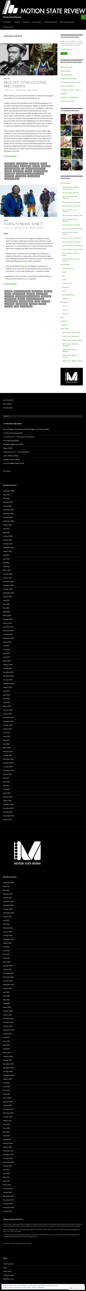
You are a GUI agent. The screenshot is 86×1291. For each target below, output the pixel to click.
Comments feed (8, 1275)
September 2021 (8, 547)
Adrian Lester (10, 163)
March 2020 (7, 615)
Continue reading (11, 156)
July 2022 (6, 528)
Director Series (65, 183)
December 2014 (8, 804)
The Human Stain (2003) (11, 440)
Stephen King (10, 304)
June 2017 (6, 732)
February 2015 (8, 797)
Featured (65, 310)
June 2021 (6, 559)
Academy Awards (68, 268)
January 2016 (7, 755)
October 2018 (7, 680)
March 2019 (7, 661)
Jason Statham (42, 293)
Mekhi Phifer (46, 166)
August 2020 (7, 596)
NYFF (64, 291)
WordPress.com (8, 1279)
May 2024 (6, 494)
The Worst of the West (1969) (71, 82)
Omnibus (8, 171)
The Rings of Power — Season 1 (71, 90)
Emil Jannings (34, 163)
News (6, 220)
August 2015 (7, 774)
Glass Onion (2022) (67, 86)
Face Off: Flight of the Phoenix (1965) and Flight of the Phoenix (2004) (26, 429)
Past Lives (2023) (66, 75)
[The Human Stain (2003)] (77, 130)
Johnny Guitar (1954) (67, 101)
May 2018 (6, 698)
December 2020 (8, 581)
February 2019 (8, 664)
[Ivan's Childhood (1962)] (77, 153)
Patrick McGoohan (40, 171)
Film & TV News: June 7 (23, 224)
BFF (63, 276)
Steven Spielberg (22, 304)
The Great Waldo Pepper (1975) (13, 463)
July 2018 (6, 691)
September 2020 (8, 593)
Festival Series (65, 264)
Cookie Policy (41, 1287)
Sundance (65, 298)
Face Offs (16, 96)
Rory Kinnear (10, 173)
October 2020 (7, 589)
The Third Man (20, 176)
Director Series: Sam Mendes (71, 242)
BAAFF (64, 272)
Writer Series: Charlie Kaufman (72, 340)
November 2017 (8, 721)
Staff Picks (26, 22)
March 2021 (7, 570)
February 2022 (8, 536)
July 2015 (6, 778)
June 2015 (6, 782)
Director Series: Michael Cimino (72, 215)
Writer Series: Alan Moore (70, 336)
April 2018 (6, 702)
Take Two (65, 313)
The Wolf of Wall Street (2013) (13, 444)
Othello (28, 171)
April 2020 (6, 612)
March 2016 (7, 748)
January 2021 (7, 578)
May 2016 (6, 740)
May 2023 (6, 498)
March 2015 (7, 793)
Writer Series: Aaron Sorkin (71, 332)
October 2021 (7, 544)
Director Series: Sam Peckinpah (72, 245)
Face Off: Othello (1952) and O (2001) (25, 84)
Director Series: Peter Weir (71, 225)
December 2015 (8, 759)
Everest (8, 293)
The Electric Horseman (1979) (13, 433)
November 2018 (8, 676)
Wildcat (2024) (65, 71)
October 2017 (7, 725)
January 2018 (7, 714)
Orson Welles (18, 171)
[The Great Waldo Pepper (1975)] (77, 165)
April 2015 (6, 789)
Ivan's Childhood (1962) (10, 456)
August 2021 (7, 551)
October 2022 (7, 517)
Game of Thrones (19, 293)
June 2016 (6, 736)
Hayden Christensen (12, 166)
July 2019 (6, 646)
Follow (64, 53)
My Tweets (7, 471)
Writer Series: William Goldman (72, 361)
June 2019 (6, 649)
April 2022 (6, 532)
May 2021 (6, 562)
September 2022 (8, 521)
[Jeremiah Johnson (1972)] (66, 165)
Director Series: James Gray (71, 206)
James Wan (30, 293)
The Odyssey (9, 176)
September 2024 (8, 491)
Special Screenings (68, 295)
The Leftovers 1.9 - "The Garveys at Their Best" (19, 437)
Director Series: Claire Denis (71, 202)
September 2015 (8, 770)
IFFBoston (65, 287)
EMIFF (64, 279)
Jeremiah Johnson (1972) (11, 459)
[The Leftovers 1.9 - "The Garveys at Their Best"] (66, 130)
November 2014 (8, 808)
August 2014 (7, 819)
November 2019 (8, 630)
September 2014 (8, 816)
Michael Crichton (11, 301)
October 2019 (7, 634)
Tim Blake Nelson (33, 176)
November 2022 (8, 513)
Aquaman (9, 291)
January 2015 (7, 800)
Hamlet (44, 163)
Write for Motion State (67, 22)
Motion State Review (12, 17)
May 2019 (6, 653)
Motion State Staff (22, 228)
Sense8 (38, 301)
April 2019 (6, 657)
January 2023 (7, 506)
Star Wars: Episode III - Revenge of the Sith (30, 173)
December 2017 (8, 717)
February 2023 (8, 502)
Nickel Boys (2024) (67, 67)
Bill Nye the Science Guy (22, 291)
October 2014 (7, 812)
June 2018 (6, 695)
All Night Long (22, 163)
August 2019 (7, 642)
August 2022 (7, 525)
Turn (16, 306)
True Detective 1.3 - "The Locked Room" (16, 452)
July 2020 (6, 600)
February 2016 (8, 751)
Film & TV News (36, 22)
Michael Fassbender (26, 301)
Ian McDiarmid (25, 166)
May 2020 (6, 608)
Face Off (7, 78)
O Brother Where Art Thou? (36, 168)
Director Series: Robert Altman (72, 228)
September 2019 (8, 638)
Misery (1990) (7, 448)
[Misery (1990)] (77, 142)
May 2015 (6, 785)
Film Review (6, 22)
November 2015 (8, 763)
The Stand (33, 304)
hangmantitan (22, 90)
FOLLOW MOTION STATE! (70, 37)
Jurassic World (11, 298)
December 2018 (8, 672)
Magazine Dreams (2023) (69, 78)
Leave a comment (37, 228)
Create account (8, 1264)
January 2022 (7, 540)
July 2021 (6, 555)
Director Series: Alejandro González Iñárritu (70, 188)
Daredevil (48, 291)
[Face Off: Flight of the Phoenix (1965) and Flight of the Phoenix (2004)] (66, 119)
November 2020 (8, 585)
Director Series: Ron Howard (71, 238)
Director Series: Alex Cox (70, 193)
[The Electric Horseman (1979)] (77, 119)
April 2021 (6, 566)
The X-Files (9, 306)
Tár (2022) (64, 94)
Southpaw (45, 301)
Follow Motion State (50, 22)
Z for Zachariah (26, 306)
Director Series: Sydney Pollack (72, 249)
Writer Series (65, 329)
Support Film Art (8, 27)
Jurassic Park (46, 296)
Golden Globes (67, 283)
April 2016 (6, 744)
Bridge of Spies (37, 291)
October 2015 (7, 766)
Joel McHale (9, 296)
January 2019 (7, 668)
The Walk (43, 304)
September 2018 (8, 683)
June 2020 (6, 604)
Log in (5, 1267)
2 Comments (34, 90)
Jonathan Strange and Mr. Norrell (27, 296)
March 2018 (7, 706)
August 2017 (7, 729)
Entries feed (7, 1271)
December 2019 (8, 627)
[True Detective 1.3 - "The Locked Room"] (66, 153)
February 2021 (8, 574)
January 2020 (7, 623)
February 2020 (8, 619)
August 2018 (7, 687)
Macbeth (36, 166)
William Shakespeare (12, 178)
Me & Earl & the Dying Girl (35, 298)
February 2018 (8, 710)
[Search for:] (43, 416)
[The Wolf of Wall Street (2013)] (66, 142)
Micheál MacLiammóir (13, 168)
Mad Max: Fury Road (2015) (69, 97)
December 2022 (8, 510)
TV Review (17, 22)
